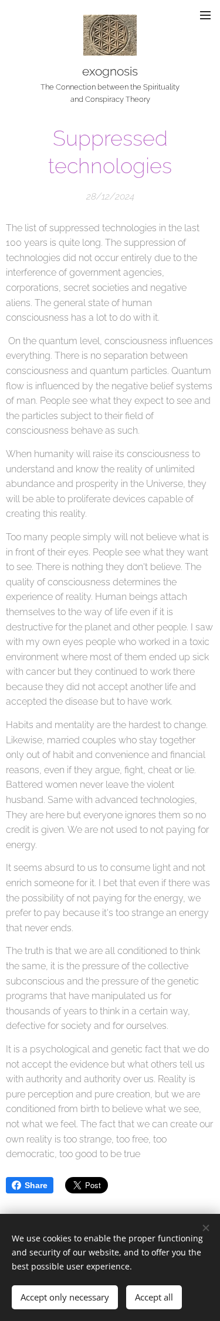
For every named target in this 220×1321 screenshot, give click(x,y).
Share (36, 1185)
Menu (205, 14)
